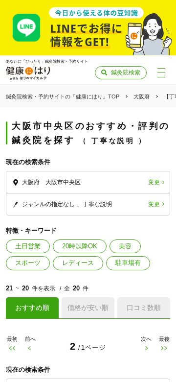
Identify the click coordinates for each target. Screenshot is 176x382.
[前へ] (30, 348)
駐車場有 (128, 262)
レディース (78, 262)
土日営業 (28, 246)
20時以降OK (79, 246)
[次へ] (146, 348)
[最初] (12, 348)
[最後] (164, 348)
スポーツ (28, 262)
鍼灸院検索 (125, 72)
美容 (125, 246)
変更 (154, 182)
